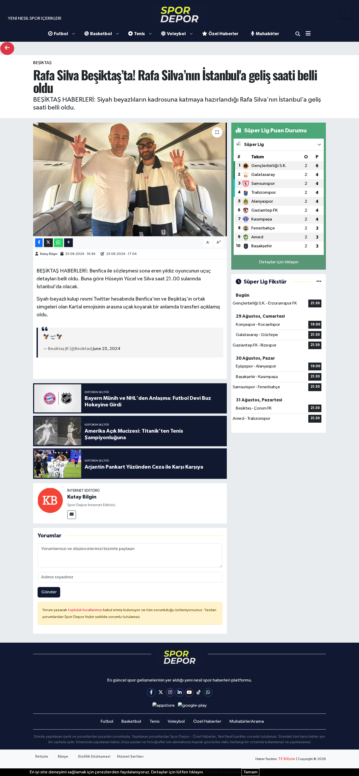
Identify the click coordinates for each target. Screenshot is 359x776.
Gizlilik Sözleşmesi (94, 756)
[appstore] (163, 705)
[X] (160, 692)
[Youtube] (189, 692)
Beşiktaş (42, 63)
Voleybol (176, 34)
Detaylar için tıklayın (278, 262)
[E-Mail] (71, 514)
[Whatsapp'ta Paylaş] (58, 242)
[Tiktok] (198, 692)
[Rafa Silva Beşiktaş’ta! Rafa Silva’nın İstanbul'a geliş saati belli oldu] (130, 179)
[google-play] (192, 705)
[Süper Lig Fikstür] (318, 282)
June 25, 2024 (106, 349)
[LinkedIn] (179, 692)
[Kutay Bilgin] (50, 500)
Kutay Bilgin (49, 254)
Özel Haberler (223, 34)
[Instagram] (170, 692)
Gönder (49, 592)
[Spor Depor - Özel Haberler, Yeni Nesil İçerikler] (179, 14)
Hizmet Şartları (130, 756)
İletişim (41, 756)
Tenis (139, 34)
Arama (298, 34)
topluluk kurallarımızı (85, 610)
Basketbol (101, 34)
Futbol (61, 34)
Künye (63, 756)
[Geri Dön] (7, 48)
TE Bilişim (286, 759)
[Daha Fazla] (68, 242)
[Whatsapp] (208, 692)
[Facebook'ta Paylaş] (39, 242)
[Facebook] (151, 692)
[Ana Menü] (310, 34)
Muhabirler (267, 34)
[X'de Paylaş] (48, 242)
